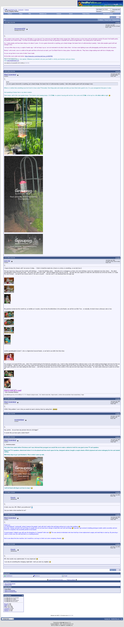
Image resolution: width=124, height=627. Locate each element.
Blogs (20, 13)
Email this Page (8, 584)
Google (65, 575)
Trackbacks (7, 608)
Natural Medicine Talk (12, 9)
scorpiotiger (19, 420)
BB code (6, 603)
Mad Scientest (10, 75)
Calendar (59, 13)
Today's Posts (86, 13)
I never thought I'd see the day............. (57, 579)
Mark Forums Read (108, 13)
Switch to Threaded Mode (11, 591)
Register (10, 13)
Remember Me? (116, 9)
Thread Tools (107, 20)
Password (98, 11)
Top (121, 618)
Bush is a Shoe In (71, 579)
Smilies (5, 604)
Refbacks (6, 610)
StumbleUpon (9, 575)
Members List (43, 13)
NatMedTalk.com (115, 618)
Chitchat (27, 9)
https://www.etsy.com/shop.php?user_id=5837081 (39, 56)
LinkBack (100, 20)
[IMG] (5, 606)
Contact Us (107, 618)
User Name (99, 9)
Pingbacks (6, 609)
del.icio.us (37, 575)
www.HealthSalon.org (13, 60)
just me (7, 261)
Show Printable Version (10, 583)
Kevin (13, 498)
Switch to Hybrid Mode (10, 590)
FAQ (30, 13)
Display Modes (116, 20)
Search (71, 13)
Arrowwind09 (19, 29)
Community (21, 9)
